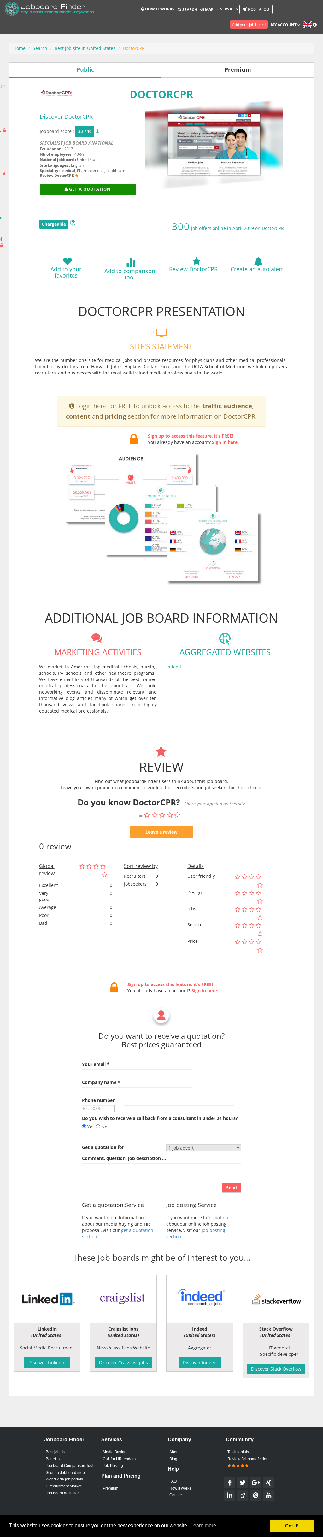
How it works (159, 9)
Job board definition (63, 1493)
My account (284, 24)
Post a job (258, 9)
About (174, 1452)
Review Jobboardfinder (247, 1459)
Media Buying (114, 1452)
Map (209, 9)
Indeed (173, 667)
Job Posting (113, 1465)
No (103, 1127)
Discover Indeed (200, 1363)
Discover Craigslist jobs (123, 1363)
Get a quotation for (103, 1147)
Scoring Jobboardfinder (66, 1472)
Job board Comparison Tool (69, 1465)
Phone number (98, 1100)
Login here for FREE (104, 406)
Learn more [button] (203, 1525)
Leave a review (161, 832)
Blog (173, 1459)
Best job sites (57, 1452)
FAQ (173, 1481)
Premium (110, 1488)
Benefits (53, 1459)
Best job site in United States (85, 48)
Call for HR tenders (119, 1459)
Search (189, 9)
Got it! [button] (292, 1525)
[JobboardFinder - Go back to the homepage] (49, 9)
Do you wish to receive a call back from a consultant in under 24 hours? (160, 1118)
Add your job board (249, 24)
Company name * (101, 1082)
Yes (90, 1127)
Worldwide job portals (64, 1479)
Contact (176, 1495)
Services (228, 9)
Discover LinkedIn (47, 1363)
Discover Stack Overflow (276, 1369)
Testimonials (238, 1452)
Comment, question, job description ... (124, 1158)
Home (19, 48)
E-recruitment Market (63, 1486)
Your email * (95, 1064)
